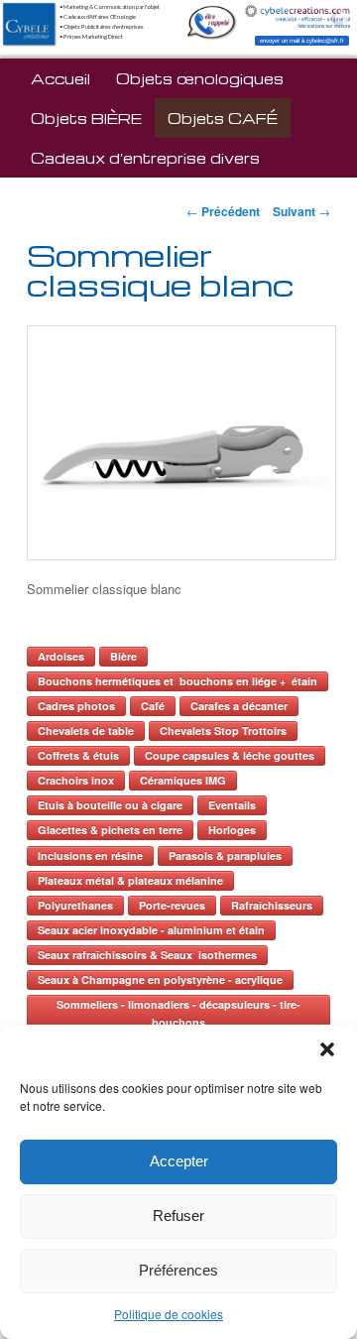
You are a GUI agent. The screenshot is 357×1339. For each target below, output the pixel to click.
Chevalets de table (86, 730)
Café (153, 705)
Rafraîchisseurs (271, 905)
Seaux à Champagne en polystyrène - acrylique (160, 979)
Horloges (232, 829)
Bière (123, 656)
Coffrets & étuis (78, 755)
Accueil (60, 78)
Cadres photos (76, 705)
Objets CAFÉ (223, 118)
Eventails (232, 804)
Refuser (178, 1215)
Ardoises (61, 656)
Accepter (179, 1161)
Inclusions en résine (90, 855)
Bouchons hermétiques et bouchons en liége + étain (177, 680)
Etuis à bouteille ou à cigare (110, 804)
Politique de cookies (168, 1313)
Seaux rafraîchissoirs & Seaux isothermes (147, 954)
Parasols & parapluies (225, 855)
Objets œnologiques (200, 78)
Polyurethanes (75, 905)
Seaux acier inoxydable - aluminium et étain (151, 929)
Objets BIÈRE (86, 118)
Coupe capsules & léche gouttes (229, 755)
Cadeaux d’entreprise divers (145, 158)
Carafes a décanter (239, 705)
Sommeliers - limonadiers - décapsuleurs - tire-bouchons (178, 1013)
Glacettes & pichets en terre (110, 829)
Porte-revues (172, 905)
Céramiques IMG (183, 780)
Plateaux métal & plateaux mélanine (130, 880)
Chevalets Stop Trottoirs (223, 730)
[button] (327, 1049)
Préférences (178, 1270)
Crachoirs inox (76, 780)
